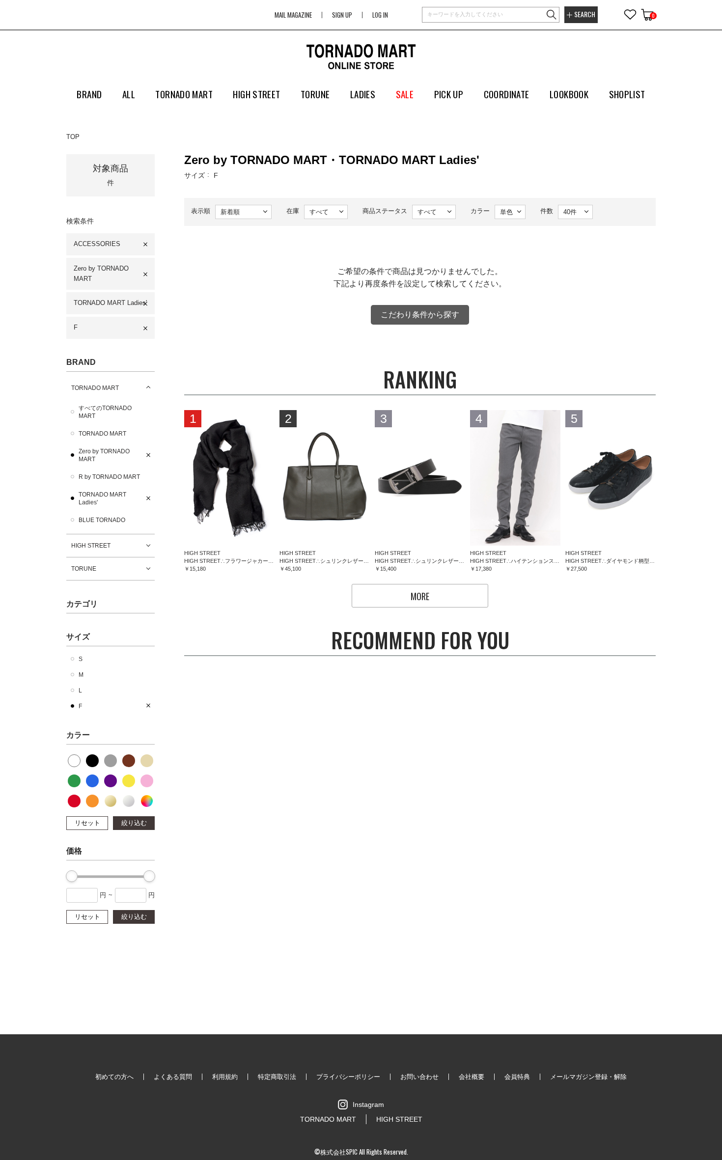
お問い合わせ (419, 1076)
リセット (87, 823)
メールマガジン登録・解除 (588, 1076)
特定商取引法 (277, 1076)
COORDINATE (506, 94)
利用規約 (225, 1076)
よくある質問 (173, 1076)
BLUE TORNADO (102, 520)
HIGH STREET (91, 545)
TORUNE (83, 568)
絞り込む (134, 823)
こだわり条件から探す (420, 314)
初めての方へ (114, 1076)
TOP (73, 136)
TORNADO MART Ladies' (110, 302)
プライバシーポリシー (348, 1076)
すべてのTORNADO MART (105, 412)
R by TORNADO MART (109, 476)
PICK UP (449, 94)
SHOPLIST (627, 94)
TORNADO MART (95, 388)
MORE (420, 596)
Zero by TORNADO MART (101, 273)
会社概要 (471, 1076)
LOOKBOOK (569, 94)
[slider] (72, 876)
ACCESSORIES (97, 244)
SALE (405, 94)
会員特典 (517, 1076)
